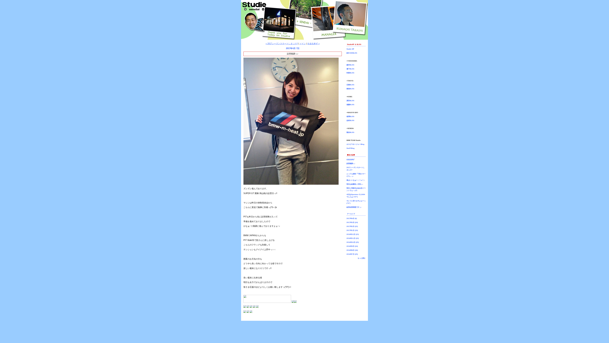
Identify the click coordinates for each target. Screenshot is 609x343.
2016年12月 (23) (353, 234)
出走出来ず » (314, 43)
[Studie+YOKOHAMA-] (244, 307)
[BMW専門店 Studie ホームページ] (248, 312)
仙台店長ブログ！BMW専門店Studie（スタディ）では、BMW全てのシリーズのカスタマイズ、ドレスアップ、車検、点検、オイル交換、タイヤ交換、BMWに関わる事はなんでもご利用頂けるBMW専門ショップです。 (304, 20)
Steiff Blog (350, 148)
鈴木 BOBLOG (352, 53)
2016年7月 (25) (352, 254)
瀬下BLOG (350, 69)
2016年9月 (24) (352, 246)
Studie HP (350, 49)
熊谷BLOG (350, 132)
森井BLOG (350, 65)
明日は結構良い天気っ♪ (355, 184)
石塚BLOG (350, 85)
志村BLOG (350, 120)
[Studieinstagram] (293, 302)
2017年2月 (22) (352, 226)
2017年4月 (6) (352, 218)
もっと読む (362, 258)
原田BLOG (350, 100)
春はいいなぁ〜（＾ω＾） (356, 180)
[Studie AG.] (244, 312)
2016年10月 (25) (353, 242)
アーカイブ (351, 214)
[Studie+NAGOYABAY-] (254, 307)
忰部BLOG (350, 73)
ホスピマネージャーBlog (355, 144)
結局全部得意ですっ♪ (354, 207)
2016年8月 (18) (352, 250)
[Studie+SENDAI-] (257, 307)
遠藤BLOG (350, 104)
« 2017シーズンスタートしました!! (282, 43)
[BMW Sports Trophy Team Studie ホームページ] (251, 312)
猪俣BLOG (350, 89)
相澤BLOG (350, 116)
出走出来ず (350, 159)
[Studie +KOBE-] (251, 307)
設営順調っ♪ (351, 163)
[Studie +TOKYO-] (248, 307)
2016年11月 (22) (353, 238)
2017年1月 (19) (352, 230)
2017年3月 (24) (352, 222)
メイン (303, 43)
